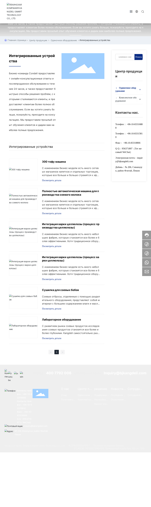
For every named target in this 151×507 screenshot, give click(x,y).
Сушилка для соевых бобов (60, 290)
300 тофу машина (54, 161)
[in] (16, 373)
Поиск (138, 57)
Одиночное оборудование (64, 40)
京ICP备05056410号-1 (79, 445)
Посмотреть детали (51, 180)
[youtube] (10, 373)
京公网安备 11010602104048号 (89, 448)
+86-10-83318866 (131, 143)
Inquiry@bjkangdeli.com (125, 373)
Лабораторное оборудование (61, 319)
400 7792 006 (58, 373)
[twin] (22, 373)
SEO (142, 448)
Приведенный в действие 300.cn (121, 448)
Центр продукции (38, 40)
